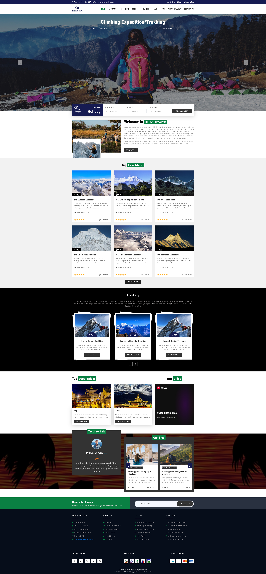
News (163, 9)
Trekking (136, 9)
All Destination (109, 107)
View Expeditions (98, 29)
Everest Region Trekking (92, 341)
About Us (112, 9)
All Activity (130, 107)
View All (132, 282)
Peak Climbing (110, 532)
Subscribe (184, 504)
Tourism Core (147, 572)
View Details (80, 421)
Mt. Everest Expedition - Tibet (177, 522)
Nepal (76, 410)
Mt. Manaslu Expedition (168, 254)
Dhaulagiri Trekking (143, 539)
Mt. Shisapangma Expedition (129, 254)
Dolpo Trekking (141, 536)
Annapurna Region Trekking (145, 522)
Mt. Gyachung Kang (166, 199)
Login (180, 2)
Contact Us (189, 9)
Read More (130, 150)
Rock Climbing (110, 536)
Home (103, 9)
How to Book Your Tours (113, 526)
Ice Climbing (109, 539)
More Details (91, 355)
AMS (155, 9)
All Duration (153, 107)
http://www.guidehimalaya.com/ (84, 539)
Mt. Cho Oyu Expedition (85, 254)
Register (172, 2)
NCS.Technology (128, 572)
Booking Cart (189, 2)
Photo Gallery (174, 9)
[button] (20, 62)
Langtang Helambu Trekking (133, 341)
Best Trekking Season (112, 529)
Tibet (117, 410)
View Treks (168, 29)
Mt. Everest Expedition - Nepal (130, 199)
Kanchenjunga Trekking (144, 532)
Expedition (124, 9)
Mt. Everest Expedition (85, 199)
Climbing (146, 9)
